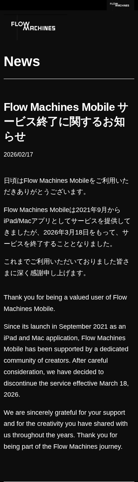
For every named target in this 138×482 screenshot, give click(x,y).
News (22, 61)
